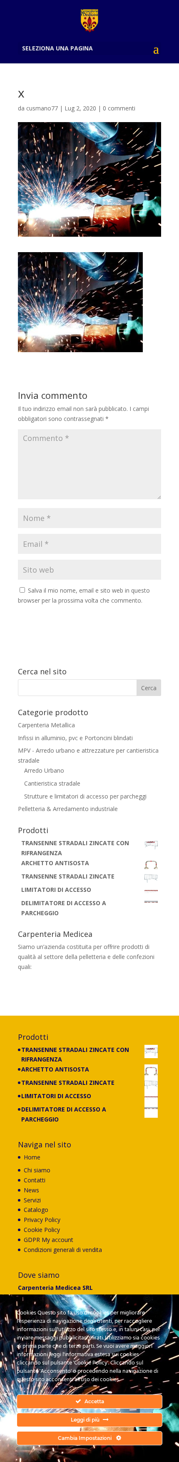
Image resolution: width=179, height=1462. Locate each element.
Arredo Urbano (44, 770)
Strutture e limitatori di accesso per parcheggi (85, 796)
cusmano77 (42, 108)
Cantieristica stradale (52, 783)
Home (32, 1157)
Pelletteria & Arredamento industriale (68, 809)
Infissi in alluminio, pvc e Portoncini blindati (75, 738)
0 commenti (119, 108)
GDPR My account (48, 1240)
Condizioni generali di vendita (63, 1250)
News (31, 1190)
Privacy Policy (42, 1220)
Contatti (34, 1180)
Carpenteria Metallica (46, 725)
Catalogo (36, 1210)
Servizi (32, 1200)
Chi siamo (37, 1170)
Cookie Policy (42, 1230)
